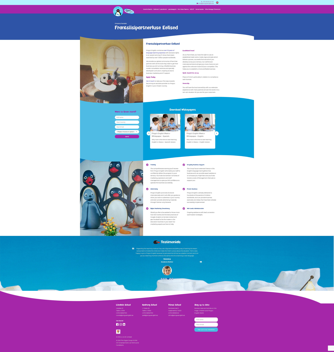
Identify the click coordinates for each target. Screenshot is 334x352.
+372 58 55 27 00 (208, 2)
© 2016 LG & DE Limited (124, 337)
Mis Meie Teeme (183, 9)
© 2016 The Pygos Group (124, 340)
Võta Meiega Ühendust (212, 9)
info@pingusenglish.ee (206, 3)
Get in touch (150, 81)
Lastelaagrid (172, 9)
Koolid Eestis (147, 9)
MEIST (192, 9)
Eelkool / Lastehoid (160, 9)
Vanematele (199, 9)
